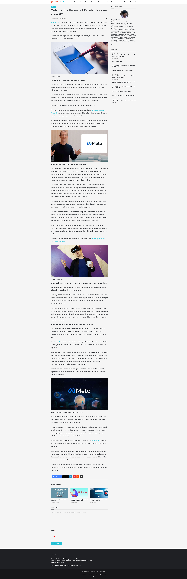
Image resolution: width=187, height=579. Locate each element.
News (75, 1)
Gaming (120, 1)
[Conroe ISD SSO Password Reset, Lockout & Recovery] (99, 493)
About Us (83, 574)
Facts (131, 1)
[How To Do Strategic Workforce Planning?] (59, 493)
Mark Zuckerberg (56, 22)
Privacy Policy (97, 574)
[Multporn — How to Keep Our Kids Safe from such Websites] (79, 493)
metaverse (95, 440)
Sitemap (104, 574)
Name (53, 530)
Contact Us (89, 574)
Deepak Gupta (55, 18)
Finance (100, 1)
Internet (126, 1)
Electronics (113, 1)
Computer (106, 1)
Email (53, 536)
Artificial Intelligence (84, 1)
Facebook (57, 342)
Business (93, 1)
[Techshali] (57, 1)
